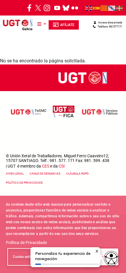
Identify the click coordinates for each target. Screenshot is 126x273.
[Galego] (112, 7)
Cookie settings (25, 257)
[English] (89, 7)
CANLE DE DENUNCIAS (45, 173)
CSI (62, 166)
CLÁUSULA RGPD (77, 173)
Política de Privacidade (26, 242)
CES (45, 166)
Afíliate (67, 25)
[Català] (104, 7)
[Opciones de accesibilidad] (111, 258)
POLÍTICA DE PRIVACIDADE (24, 182)
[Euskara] (119, 7)
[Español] (97, 7)
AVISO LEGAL (15, 173)
